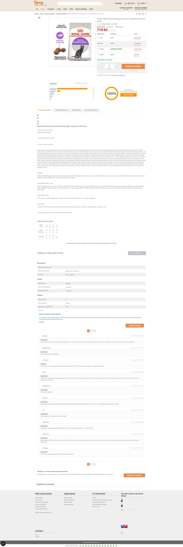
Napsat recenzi (119, 26)
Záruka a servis (96, 506)
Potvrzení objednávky (69, 500)
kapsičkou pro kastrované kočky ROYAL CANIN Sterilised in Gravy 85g (99, 243)
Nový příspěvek (136, 253)
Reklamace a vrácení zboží (98, 502)
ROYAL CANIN (106, 24)
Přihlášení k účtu (68, 502)
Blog (91, 9)
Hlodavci (51, 9)
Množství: (109, 68)
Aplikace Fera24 (39, 497)
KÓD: (112, 24)
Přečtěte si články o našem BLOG (43, 512)
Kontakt (37, 536)
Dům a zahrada (81, 9)
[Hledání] (101, 3)
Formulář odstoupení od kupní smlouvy (102, 500)
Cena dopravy (38, 500)
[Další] (145, 14)
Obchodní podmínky (40, 506)
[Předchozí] (136, 14)
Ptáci (65, 9)
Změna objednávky (68, 504)
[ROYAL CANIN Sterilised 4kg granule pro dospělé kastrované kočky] (72, 42)
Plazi (59, 9)
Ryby (71, 9)
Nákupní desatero (68, 497)
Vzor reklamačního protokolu (99, 504)
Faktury (94, 497)
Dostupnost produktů (40, 504)
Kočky (43, 9)
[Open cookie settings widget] (3, 543)
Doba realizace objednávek (42, 502)
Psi (37, 9)
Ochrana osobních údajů (41, 509)
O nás (36, 535)
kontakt (118, 3)
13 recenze (110, 26)
